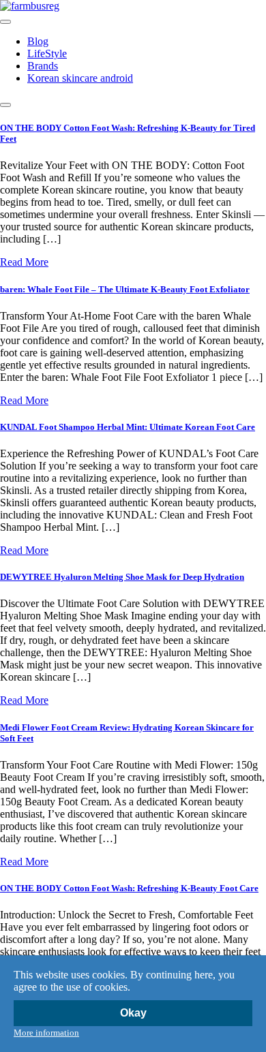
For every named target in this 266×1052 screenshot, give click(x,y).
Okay (133, 1013)
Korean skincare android (80, 78)
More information (46, 1032)
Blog (37, 41)
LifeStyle (47, 53)
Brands (42, 66)
